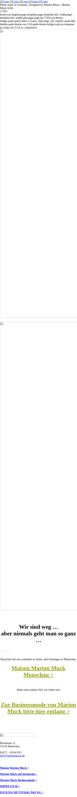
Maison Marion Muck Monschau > (38, 671)
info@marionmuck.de (12, 755)
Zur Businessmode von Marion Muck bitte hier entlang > (38, 707)
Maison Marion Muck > (14, 767)
